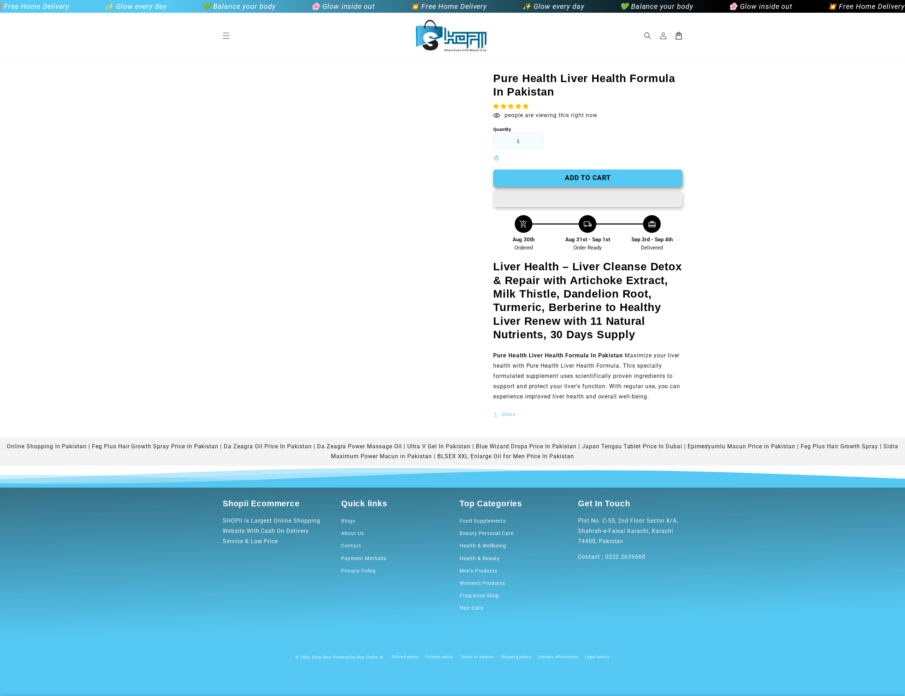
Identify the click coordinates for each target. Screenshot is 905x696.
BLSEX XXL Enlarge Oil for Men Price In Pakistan (505, 456)
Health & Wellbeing (483, 545)
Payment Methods (363, 558)
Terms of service (477, 657)
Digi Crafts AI (370, 657)
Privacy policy (439, 657)
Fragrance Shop (479, 595)
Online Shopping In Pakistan (47, 446)
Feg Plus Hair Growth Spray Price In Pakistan (155, 446)
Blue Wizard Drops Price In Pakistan (526, 446)
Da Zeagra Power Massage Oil (359, 446)
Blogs (348, 521)
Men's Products (478, 571)
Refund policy (405, 657)
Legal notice (597, 657)
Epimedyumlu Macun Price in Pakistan (742, 446)
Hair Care (471, 608)
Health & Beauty (480, 558)
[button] (226, 36)
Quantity (502, 129)
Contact (351, 545)
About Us (352, 533)
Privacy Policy (358, 571)
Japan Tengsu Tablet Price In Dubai (632, 446)
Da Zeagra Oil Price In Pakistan (268, 446)
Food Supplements (483, 521)
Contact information (558, 657)
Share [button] (508, 414)
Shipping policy (516, 657)
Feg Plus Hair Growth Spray (839, 446)
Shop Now (322, 657)
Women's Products (482, 583)
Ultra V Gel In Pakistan (439, 446)
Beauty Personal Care (487, 533)
